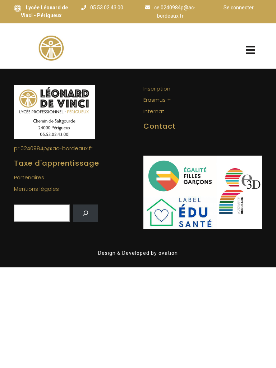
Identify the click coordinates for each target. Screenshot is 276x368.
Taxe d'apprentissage (56, 163)
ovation (167, 253)
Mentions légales (36, 189)
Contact (159, 126)
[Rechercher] (85, 213)
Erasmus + (157, 100)
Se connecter (239, 7)
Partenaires (29, 177)
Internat (153, 111)
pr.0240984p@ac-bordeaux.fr (53, 148)
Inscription (156, 88)
